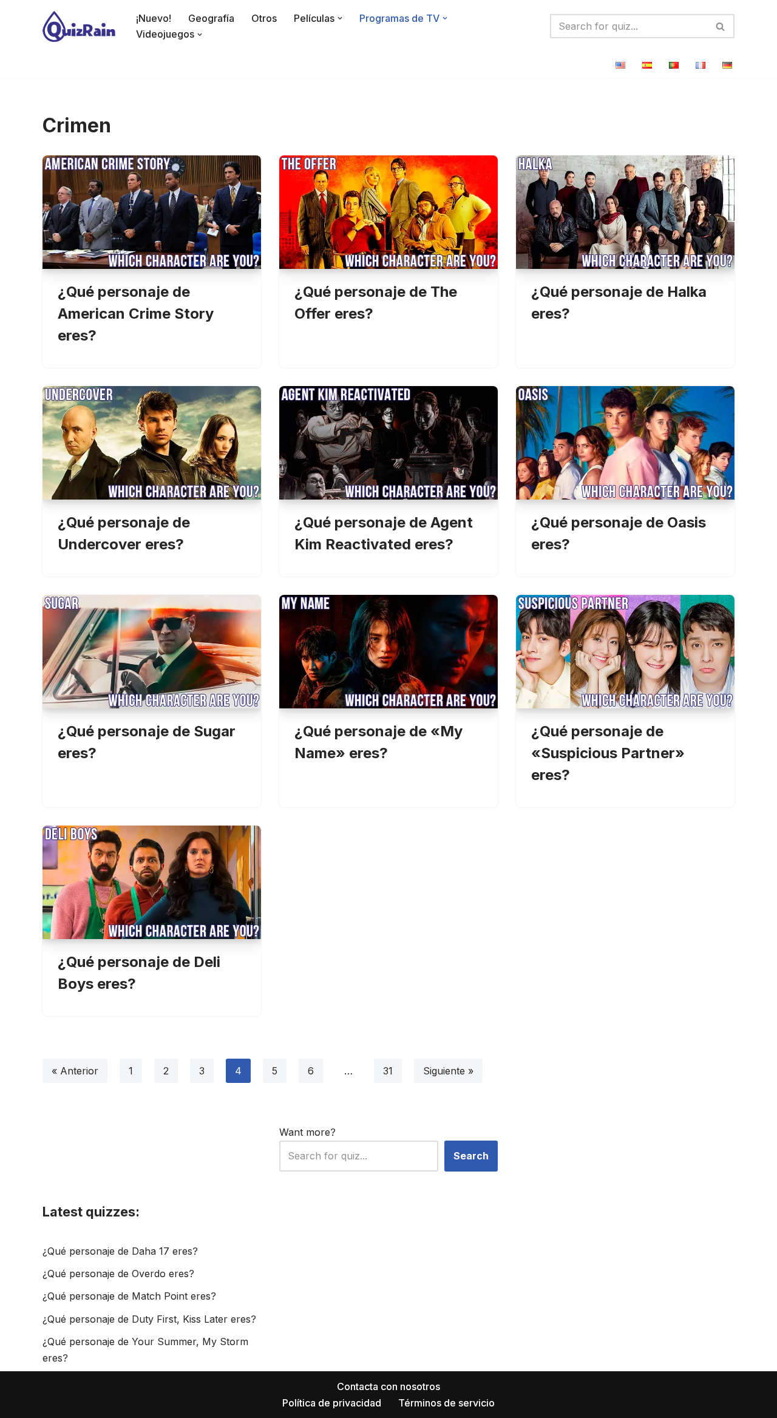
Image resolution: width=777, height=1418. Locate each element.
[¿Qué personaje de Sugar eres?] (151, 651)
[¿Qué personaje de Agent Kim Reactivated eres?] (388, 443)
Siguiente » (448, 1071)
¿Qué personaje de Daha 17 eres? (120, 1251)
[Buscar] (721, 26)
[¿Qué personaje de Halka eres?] (625, 212)
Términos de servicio (446, 1403)
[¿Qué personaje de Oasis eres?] (625, 443)
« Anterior (75, 1071)
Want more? (307, 1132)
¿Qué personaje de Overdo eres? (118, 1273)
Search (471, 1156)
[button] (340, 18)
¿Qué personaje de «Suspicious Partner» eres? (608, 753)
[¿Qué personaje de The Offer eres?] (388, 212)
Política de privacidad (331, 1403)
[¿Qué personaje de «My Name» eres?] (388, 651)
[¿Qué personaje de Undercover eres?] (151, 443)
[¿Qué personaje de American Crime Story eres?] (151, 212)
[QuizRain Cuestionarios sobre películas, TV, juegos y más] (78, 26)
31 (388, 1071)
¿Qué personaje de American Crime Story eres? (136, 313)
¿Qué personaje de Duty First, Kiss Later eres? (149, 1319)
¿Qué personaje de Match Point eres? (129, 1296)
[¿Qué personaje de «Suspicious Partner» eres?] (625, 651)
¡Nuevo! (153, 18)
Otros (264, 18)
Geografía (211, 18)
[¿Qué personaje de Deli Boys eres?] (151, 882)
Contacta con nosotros (388, 1386)
